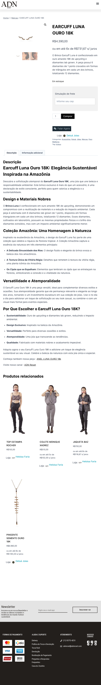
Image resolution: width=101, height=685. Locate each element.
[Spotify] (88, 644)
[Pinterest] (95, 644)
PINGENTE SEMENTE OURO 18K (15, 538)
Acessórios (66, 139)
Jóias (79, 139)
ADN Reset (30, 365)
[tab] (12, 153)
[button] (97, 3)
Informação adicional (32, 153)
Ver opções (12, 457)
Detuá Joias (73, 135)
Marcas (85, 139)
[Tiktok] (92, 644)
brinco (58, 144)
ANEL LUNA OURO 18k (49, 359)
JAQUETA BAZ (80, 442)
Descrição (12, 153)
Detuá (73, 139)
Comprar (67, 116)
